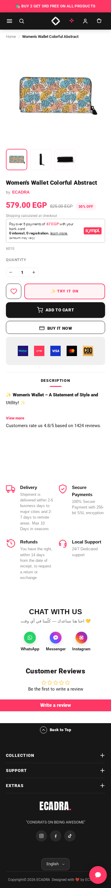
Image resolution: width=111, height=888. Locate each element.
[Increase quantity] (33, 272)
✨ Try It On (64, 291)
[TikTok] (69, 836)
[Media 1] (16, 159)
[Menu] (9, 21)
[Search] (21, 21)
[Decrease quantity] (10, 272)
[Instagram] (41, 836)
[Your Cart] (99, 21)
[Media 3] (65, 159)
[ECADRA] (56, 21)
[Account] (85, 21)
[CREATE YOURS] (71, 21)
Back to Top (60, 730)
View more (15, 418)
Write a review (55, 705)
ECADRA (55, 806)
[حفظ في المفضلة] (13, 291)
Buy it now (59, 328)
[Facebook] (55, 836)
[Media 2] (41, 159)
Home (11, 36)
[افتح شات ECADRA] (98, 875)
